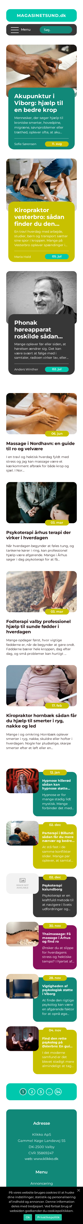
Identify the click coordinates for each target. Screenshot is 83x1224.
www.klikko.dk (46, 1159)
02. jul (57, 369)
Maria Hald (22, 257)
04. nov (55, 1030)
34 (58, 1092)
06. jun (57, 433)
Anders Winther (26, 369)
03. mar (57, 522)
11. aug (57, 144)
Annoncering (41, 1183)
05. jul (57, 256)
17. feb (57, 706)
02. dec (55, 825)
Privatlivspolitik (48, 1217)
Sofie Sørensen (25, 144)
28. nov (55, 978)
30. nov (55, 926)
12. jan (55, 772)
